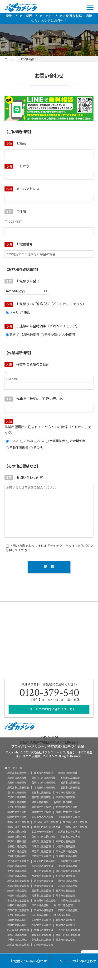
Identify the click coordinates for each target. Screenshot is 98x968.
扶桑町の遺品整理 (70, 900)
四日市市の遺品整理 (18, 910)
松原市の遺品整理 (16, 866)
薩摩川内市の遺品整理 (68, 935)
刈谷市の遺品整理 (67, 886)
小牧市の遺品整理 (16, 876)
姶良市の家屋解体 (67, 773)
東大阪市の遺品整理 (44, 861)
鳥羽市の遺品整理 (65, 925)
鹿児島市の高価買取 (18, 787)
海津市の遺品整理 (41, 895)
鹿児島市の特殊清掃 (69, 831)
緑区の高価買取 (40, 802)
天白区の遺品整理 (16, 915)
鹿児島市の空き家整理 (75, 822)
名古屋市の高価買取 (44, 787)
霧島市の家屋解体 (16, 778)
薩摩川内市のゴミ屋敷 (68, 812)
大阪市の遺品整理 (65, 846)
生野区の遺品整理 (41, 856)
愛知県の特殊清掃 (16, 831)
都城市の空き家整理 (18, 822)
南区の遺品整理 (40, 915)
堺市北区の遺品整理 (42, 866)
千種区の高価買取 (16, 802)
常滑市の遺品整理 (41, 876)
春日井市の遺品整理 (44, 900)
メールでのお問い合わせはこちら (52, 709)
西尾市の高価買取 (41, 792)
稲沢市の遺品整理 (65, 890)
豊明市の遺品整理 (43, 886)
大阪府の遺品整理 (16, 851)
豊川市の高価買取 (16, 792)
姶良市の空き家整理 (76, 827)
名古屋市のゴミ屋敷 (66, 807)
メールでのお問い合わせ (73, 961)
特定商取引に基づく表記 (65, 746)
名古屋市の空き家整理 (46, 822)
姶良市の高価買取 (70, 782)
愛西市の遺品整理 (16, 871)
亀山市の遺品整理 (63, 905)
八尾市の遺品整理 (70, 861)
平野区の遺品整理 (41, 851)
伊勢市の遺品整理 (65, 920)
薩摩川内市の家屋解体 (43, 778)
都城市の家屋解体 (43, 773)
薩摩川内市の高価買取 (43, 782)
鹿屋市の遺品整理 (41, 935)
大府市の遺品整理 (41, 920)
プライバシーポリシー (27, 746)
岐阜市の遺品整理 (65, 895)
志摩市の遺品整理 (16, 925)
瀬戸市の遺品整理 (67, 881)
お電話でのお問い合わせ (24, 961)
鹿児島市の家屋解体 (18, 773)
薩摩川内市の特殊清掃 (43, 836)
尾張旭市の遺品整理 (18, 886)
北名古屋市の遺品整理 (68, 871)
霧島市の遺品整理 (65, 939)
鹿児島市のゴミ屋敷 (42, 817)
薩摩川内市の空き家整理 (47, 827)
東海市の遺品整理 (43, 930)
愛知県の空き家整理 (69, 817)
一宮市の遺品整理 (16, 895)
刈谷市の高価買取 (65, 792)
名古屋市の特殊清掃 (42, 831)
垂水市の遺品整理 (16, 935)
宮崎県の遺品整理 (43, 944)
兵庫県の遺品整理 (41, 846)
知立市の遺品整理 (16, 890)
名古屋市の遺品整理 (18, 930)
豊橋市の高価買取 (41, 797)
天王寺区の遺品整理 (18, 861)
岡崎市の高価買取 (65, 797)
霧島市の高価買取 (16, 782)
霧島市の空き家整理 (18, 827)
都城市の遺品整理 (41, 939)
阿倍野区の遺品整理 (66, 856)
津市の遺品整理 (40, 905)
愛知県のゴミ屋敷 (41, 807)
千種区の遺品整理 (41, 871)
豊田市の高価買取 (70, 787)
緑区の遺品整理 (62, 915)
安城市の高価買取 (16, 797)
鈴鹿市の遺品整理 (16, 905)
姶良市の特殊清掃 (16, 836)
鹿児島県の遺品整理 (18, 944)
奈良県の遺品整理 (16, 846)
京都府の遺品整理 (65, 841)
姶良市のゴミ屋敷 (16, 817)
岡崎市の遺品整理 (16, 920)
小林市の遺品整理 (16, 939)
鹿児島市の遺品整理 (18, 881)
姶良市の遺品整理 (43, 881)
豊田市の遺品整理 (41, 890)
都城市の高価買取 (70, 778)
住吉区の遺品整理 (16, 856)
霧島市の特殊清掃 (70, 836)
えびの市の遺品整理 (69, 930)
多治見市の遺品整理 (18, 900)
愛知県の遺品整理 (67, 866)
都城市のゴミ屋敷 (16, 812)
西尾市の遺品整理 (67, 910)
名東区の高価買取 (63, 802)
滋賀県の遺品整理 (41, 841)
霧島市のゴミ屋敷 (41, 812)
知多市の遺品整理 (65, 876)
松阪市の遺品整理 (41, 925)
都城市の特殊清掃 (16, 841)
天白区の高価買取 (16, 807)
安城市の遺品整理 (43, 910)
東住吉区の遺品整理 (66, 851)
